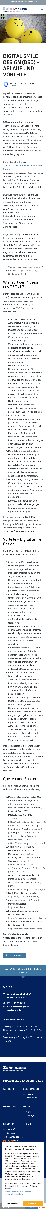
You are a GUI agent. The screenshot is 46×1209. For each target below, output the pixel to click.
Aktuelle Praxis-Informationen (23, 1)
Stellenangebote (14, 1136)
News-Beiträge (30, 1113)
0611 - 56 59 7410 (16, 1003)
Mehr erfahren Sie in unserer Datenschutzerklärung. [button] (18, 1193)
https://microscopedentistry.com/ (25, 928)
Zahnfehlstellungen (18, 336)
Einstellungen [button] (12, 1203)
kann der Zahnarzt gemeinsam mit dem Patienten (22, 167)
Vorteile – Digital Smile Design (23, 270)
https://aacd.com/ (17, 907)
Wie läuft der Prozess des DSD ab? (25, 266)
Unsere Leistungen (31, 1096)
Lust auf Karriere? (10, 1131)
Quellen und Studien (18, 274)
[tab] (23, 970)
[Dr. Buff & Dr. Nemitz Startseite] (15, 9)
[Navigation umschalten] (42, 9)
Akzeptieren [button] (33, 1203)
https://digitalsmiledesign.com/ (23, 896)
